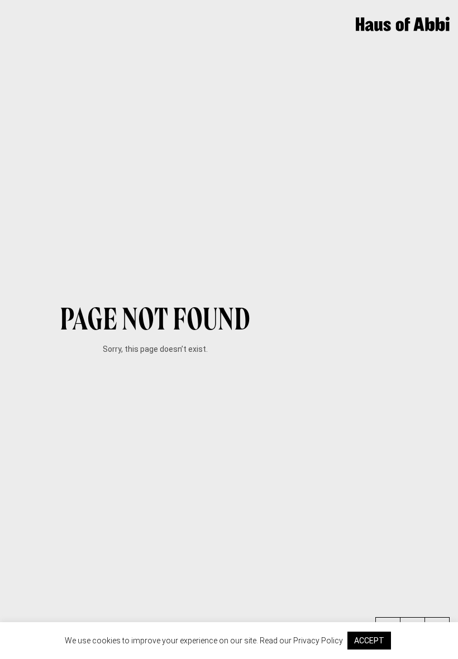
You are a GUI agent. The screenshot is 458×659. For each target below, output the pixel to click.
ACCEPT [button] (369, 640)
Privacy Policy (318, 640)
